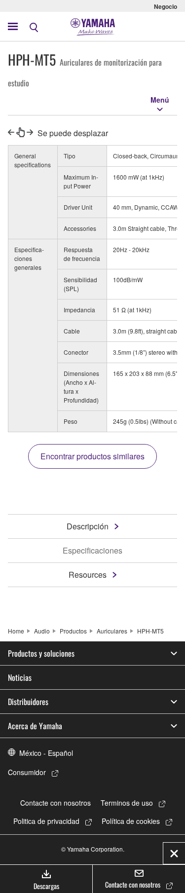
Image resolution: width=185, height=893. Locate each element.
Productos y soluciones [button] (41, 653)
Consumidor (27, 772)
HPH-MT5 (150, 631)
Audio (42, 631)
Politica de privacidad (46, 821)
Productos (73, 631)
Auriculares (112, 631)
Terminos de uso (127, 803)
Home (16, 631)
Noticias (20, 677)
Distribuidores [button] (28, 701)
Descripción (88, 526)
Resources (88, 574)
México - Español (46, 753)
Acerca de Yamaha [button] (35, 726)
